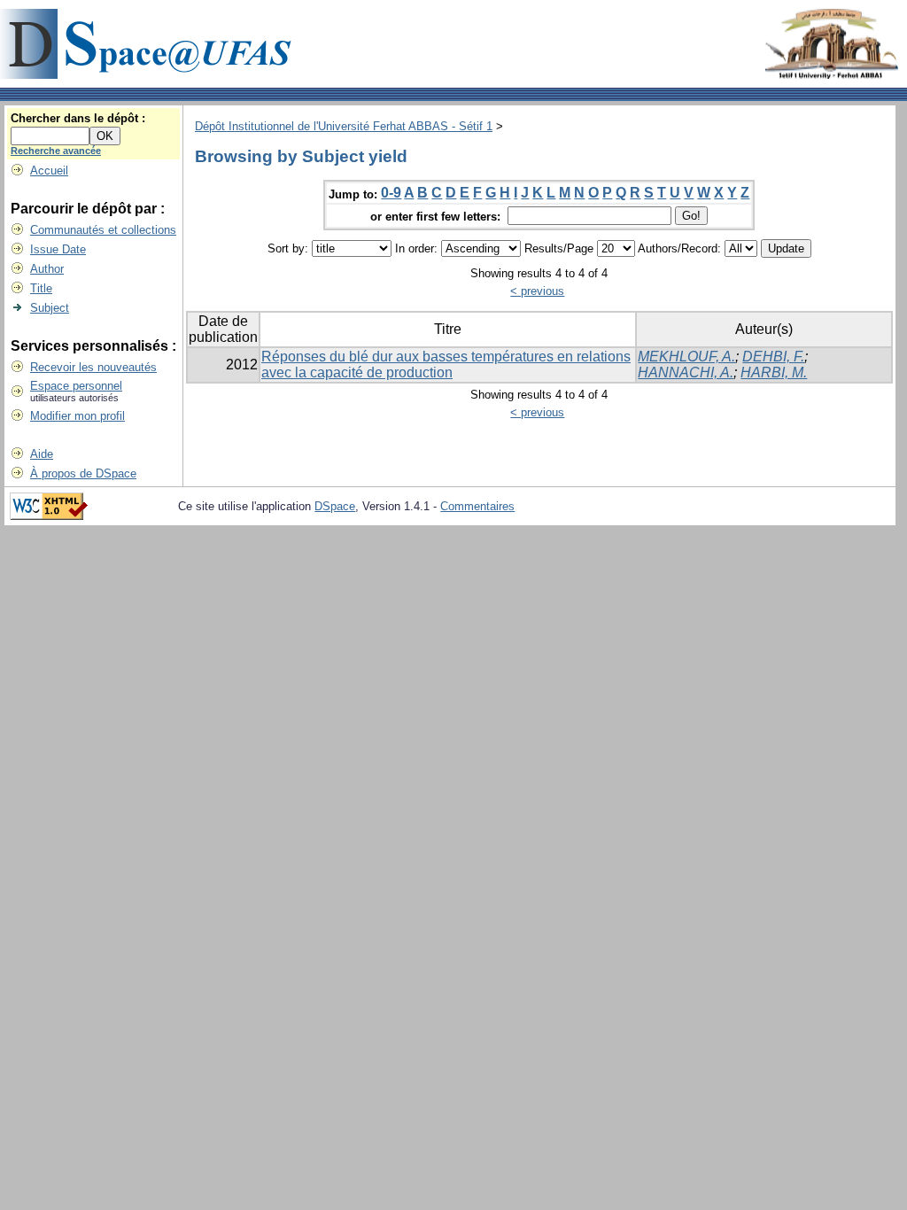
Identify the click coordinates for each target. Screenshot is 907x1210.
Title (41, 288)
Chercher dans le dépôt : (78, 118)
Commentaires (477, 506)
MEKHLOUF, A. (686, 356)
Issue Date (58, 249)
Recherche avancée (56, 150)
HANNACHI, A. (685, 372)
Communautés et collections (103, 230)
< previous (537, 291)
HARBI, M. (773, 372)
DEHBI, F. (773, 356)
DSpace (334, 506)
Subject (49, 307)
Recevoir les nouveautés (93, 367)
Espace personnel (76, 385)
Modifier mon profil (77, 416)
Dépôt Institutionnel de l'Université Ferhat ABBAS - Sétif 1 (343, 126)
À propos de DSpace (83, 473)
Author (47, 268)
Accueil (49, 170)
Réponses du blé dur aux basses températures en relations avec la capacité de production (446, 364)
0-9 (391, 192)
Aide (41, 454)
